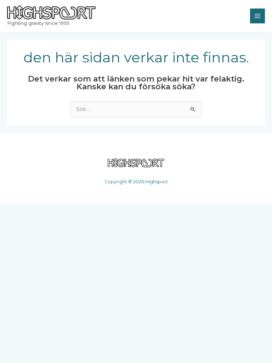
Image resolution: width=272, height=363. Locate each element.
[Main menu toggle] (257, 16)
